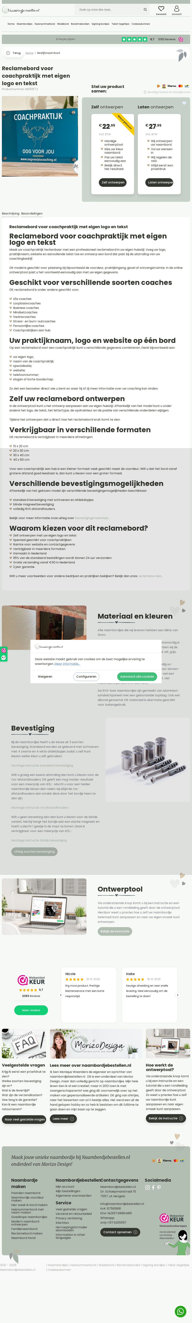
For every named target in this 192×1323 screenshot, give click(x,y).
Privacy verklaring (69, 1218)
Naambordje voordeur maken (27, 1199)
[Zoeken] (145, 9)
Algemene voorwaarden (74, 1196)
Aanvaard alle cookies (137, 676)
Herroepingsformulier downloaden (71, 1228)
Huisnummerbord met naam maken (27, 1211)
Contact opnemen (117, 1232)
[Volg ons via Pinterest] (159, 1187)
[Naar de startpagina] (20, 9)
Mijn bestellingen (68, 1191)
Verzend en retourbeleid (74, 1214)
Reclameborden (128, 1265)
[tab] (10, 213)
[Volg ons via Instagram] (147, 1187)
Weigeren (45, 676)
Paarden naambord (25, 1193)
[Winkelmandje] (187, 7)
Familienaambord (24, 1229)
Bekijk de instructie (115, 931)
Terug (16, 53)
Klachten (62, 1223)
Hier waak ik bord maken (29, 1205)
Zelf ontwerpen (113, 182)
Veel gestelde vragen (71, 1209)
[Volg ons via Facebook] (153, 1187)
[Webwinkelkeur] (174, 1234)
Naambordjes (57, 1265)
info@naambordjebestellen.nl (122, 1204)
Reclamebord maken (27, 1233)
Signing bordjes (153, 1265)
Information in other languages (70, 1236)
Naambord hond (23, 1238)
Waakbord (106, 1265)
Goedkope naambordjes (29, 1217)
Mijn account (65, 1187)
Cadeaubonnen (59, 1270)
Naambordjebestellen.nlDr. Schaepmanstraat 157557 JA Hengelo (118, 1191)
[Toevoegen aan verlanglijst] (184, 103)
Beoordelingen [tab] (32, 213)
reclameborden (149, 576)
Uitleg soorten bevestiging (34, 851)
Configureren (86, 676)
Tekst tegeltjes (178, 1265)
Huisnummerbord (83, 1265)
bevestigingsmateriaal (91, 518)
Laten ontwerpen (160, 182)
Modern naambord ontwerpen (25, 1223)
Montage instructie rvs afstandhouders (40, 807)
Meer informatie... (67, 664)
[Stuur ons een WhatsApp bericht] (180, 1311)
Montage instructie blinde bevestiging (39, 840)
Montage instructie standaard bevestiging (42, 765)
